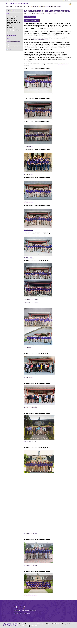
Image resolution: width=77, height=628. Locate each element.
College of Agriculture (18, 6)
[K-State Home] (7, 3)
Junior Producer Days (11, 18)
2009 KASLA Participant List (30, 595)
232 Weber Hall (18, 612)
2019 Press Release (28, 202)
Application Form (29, 17)
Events (41, 6)
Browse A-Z (69, 0)
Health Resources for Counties (12, 46)
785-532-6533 (18, 613)
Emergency (27, 623)
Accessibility (46, 623)
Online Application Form (31, 20)
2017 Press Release (29, 257)
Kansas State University (9, 0)
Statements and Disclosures (37, 623)
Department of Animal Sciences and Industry (25, 610)
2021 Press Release (28, 174)
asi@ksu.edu (27, 613)
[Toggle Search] (70, 3)
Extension (29, 6)
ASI (24, 6)
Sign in (65, 0)
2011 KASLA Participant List (30, 533)
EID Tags (8, 38)
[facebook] (16, 607)
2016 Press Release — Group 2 (31, 302)
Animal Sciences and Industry (19, 3)
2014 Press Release (28, 377)
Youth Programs (35, 6)
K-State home (9, 6)
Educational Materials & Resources (13, 41)
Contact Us (21, 623)
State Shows (9, 25)
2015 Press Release (28, 347)
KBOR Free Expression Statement (67, 623)
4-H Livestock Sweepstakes (12, 16)
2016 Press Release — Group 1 (31, 299)
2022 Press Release (28, 146)
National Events (10, 32)
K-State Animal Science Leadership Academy (14, 23)
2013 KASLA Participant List (30, 407)
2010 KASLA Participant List (30, 565)
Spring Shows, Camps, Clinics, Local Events (14, 30)
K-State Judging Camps (11, 27)
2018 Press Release (28, 230)
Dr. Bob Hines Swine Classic (12, 20)
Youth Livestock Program (11, 10)
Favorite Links (9, 49)
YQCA (8, 44)
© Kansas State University (24, 625)
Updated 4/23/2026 (34, 625)
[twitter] (23, 607)
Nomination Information (11, 35)
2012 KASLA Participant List (30, 441)
